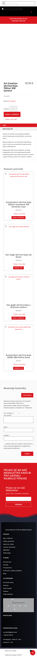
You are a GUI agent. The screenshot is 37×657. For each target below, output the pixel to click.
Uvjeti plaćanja (8, 594)
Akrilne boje (20, 29)
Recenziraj (27, 395)
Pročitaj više (18, 268)
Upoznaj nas (7, 562)
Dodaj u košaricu (12, 114)
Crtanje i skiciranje (9, 547)
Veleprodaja (7, 553)
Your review (8, 415)
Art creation (12, 101)
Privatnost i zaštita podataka (12, 570)
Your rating (7, 413)
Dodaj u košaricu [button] (18, 217)
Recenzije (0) (8, 129)
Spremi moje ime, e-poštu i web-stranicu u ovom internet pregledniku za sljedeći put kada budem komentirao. (18, 446)
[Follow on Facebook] (10, 622)
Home (3, 29)
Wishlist (5, 585)
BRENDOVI (6, 550)
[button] (10, 119)
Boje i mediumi (11, 29)
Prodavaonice (7, 567)
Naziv (6, 427)
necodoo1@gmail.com (10, 632)
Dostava (5, 591)
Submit (27, 454)
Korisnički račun (8, 582)
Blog (4, 573)
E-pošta (7, 435)
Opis (4, 125)
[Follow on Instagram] (5, 622)
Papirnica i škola (8, 544)
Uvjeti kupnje (7, 588)
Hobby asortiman (8, 541)
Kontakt (5, 565)
